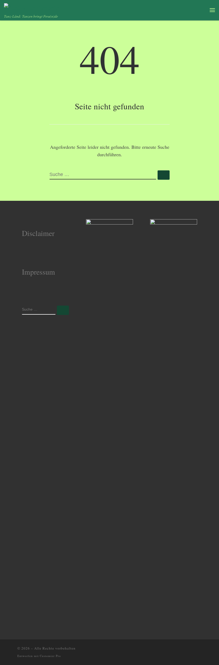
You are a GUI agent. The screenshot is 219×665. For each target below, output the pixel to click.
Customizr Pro (50, 656)
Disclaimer (38, 233)
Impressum (38, 272)
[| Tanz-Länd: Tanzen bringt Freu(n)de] (31, 7)
